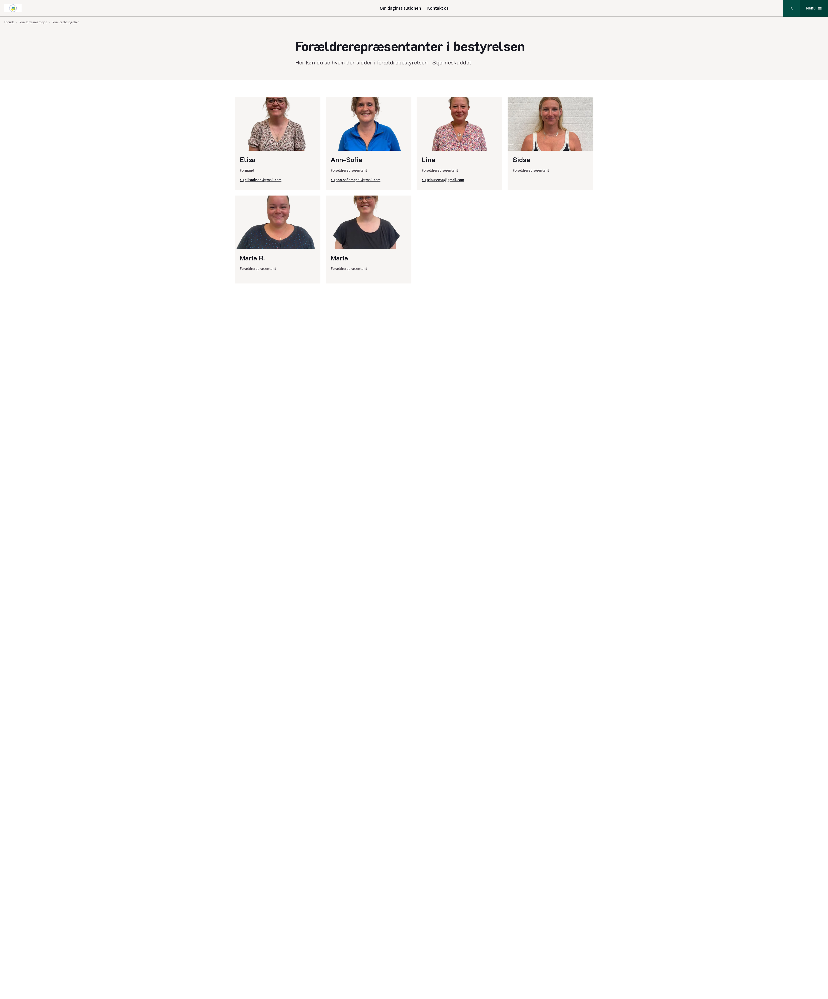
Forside (9, 22)
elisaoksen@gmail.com (263, 179)
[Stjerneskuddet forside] (13, 8)
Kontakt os (437, 8)
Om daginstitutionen (400, 8)
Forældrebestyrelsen (66, 22)
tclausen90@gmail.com (445, 179)
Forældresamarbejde (33, 22)
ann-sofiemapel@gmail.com (358, 179)
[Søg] (791, 8)
